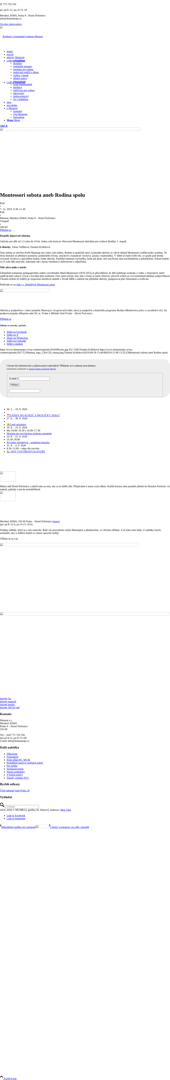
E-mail (13, 378)
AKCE (4, 125)
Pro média (12, 765)
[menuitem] (88, 51)
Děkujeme (12, 753)
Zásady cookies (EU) (18, 777)
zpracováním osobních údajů (42, 369)
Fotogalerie (12, 756)
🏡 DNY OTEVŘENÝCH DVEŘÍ (26, 451)
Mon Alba (65, 809)
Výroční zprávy (15, 774)
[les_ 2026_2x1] (85, 614)
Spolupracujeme (15, 768)
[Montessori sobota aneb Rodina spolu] (70, 129)
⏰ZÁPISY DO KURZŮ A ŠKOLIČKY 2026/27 (33, 415)
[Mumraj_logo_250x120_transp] (21, 36)
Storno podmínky (16, 771)
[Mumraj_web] (69, 545)
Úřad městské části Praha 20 (15, 790)
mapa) (56, 521)
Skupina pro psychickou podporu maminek (29, 433)
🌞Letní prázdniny (17, 424)
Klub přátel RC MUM (18, 759)
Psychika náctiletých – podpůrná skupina (28, 442)
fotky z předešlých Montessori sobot (35, 284)
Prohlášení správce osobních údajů (25, 762)
